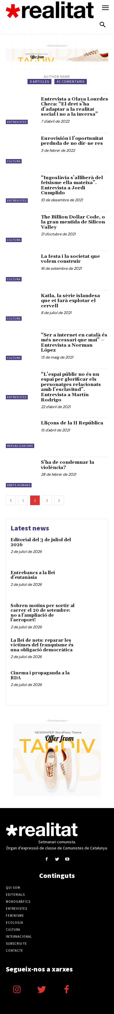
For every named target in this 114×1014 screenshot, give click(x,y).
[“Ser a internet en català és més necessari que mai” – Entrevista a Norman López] (21, 344)
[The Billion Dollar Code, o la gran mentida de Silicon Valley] (21, 226)
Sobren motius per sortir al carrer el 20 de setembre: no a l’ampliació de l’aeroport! (43, 613)
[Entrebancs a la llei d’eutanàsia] (91, 581)
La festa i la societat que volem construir (70, 258)
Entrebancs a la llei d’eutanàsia (33, 575)
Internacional (19, 936)
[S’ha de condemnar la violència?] (21, 472)
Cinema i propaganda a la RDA (40, 675)
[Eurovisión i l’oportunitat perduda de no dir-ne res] (21, 148)
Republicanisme (20, 446)
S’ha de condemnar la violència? (67, 464)
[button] (103, 25)
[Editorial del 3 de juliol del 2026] (91, 549)
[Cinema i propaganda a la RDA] (91, 682)
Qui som (13, 888)
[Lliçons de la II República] (21, 432)
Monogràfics (18, 902)
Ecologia (14, 922)
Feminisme (15, 916)
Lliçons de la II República (72, 423)
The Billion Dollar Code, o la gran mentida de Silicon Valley (73, 222)
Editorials (15, 895)
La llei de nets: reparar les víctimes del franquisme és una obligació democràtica (42, 645)
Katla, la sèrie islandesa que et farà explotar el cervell (70, 301)
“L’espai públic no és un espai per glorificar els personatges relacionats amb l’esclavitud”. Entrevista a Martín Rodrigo (71, 387)
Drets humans (18, 485)
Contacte (14, 950)
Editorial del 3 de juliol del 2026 (41, 542)
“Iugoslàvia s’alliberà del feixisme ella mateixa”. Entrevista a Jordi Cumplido (72, 185)
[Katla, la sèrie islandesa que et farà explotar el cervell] (21, 305)
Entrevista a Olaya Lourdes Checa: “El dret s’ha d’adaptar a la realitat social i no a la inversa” (74, 106)
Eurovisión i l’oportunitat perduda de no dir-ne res (72, 141)
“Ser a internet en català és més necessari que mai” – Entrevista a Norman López (74, 342)
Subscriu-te (16, 943)
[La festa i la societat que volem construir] (21, 266)
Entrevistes (17, 122)
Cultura (13, 161)
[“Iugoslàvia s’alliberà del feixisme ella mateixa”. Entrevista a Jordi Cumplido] (21, 187)
